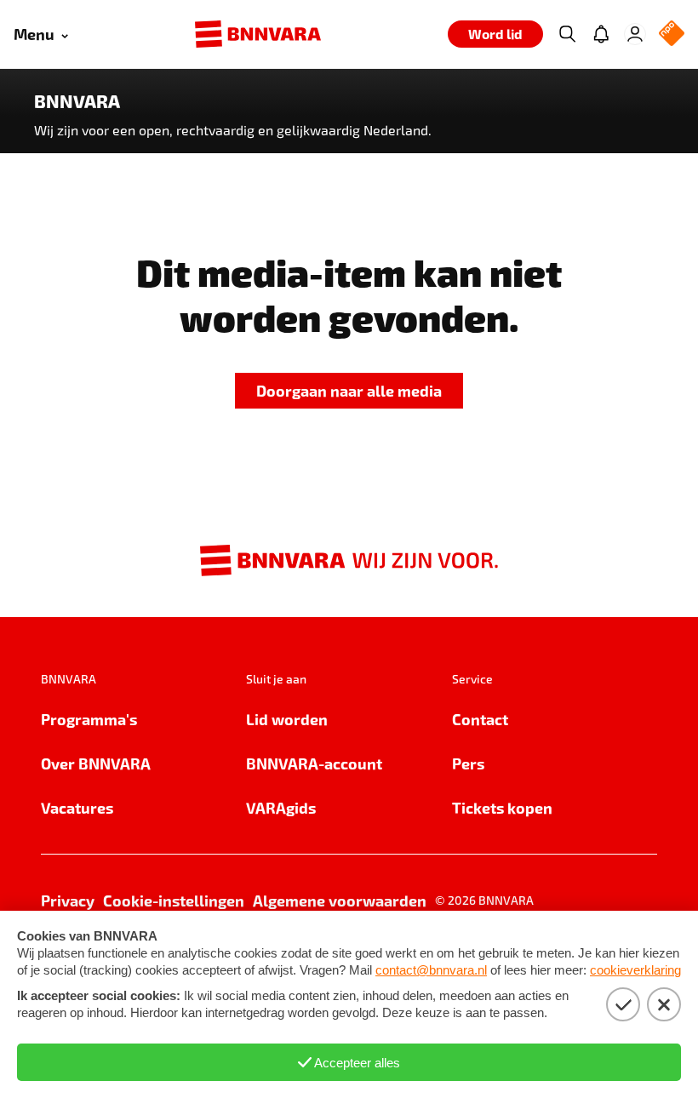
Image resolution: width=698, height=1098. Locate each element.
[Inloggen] (635, 34)
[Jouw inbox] (601, 34)
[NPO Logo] (671, 34)
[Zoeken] (567, 34)
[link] (349, 391)
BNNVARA (77, 101)
